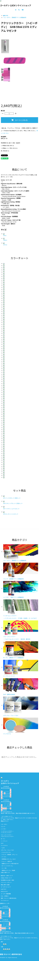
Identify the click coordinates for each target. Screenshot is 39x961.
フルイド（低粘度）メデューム (9, 854)
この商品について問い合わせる (9, 148)
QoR (2, 843)
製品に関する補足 (5, 884)
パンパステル (4, 845)
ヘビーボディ (4, 824)
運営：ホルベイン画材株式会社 (8, 898)
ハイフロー (3, 829)
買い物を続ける (5, 151)
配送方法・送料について (7, 875)
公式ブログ (3, 889)
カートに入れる (21, 120)
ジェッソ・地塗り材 (7, 861)
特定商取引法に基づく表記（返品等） (11, 143)
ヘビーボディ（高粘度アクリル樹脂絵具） (15, 17)
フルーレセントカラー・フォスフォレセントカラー (7, 835)
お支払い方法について (6, 878)
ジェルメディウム (6, 852)
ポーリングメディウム (7, 866)
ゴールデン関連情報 (6, 893)
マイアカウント (5, 900)
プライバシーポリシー (6, 882)
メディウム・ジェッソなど (7, 850)
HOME (6, 15)
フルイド (3, 826)
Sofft (3, 847)
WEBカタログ (4, 891)
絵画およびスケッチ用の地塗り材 (10, 863)
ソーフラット (4, 841)
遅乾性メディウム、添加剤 (8, 870)
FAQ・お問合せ (5, 896)
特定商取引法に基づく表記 (7, 880)
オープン (3, 838)
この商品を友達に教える (7, 145)
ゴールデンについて (6, 887)
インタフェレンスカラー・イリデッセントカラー (7, 831)
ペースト (4, 856)
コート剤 (4, 868)
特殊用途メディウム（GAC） (9, 859)
